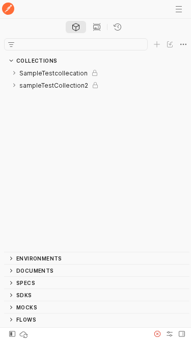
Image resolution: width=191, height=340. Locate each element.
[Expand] (14, 73)
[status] (24, 334)
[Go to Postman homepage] (8, 9)
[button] (157, 334)
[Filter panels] (11, 44)
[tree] (96, 159)
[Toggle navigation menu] (179, 9)
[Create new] (157, 44)
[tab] (76, 27)
